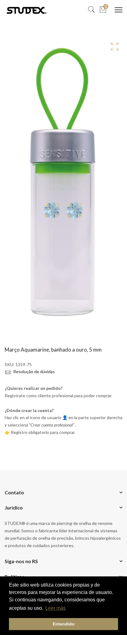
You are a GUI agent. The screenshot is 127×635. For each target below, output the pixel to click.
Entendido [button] (64, 623)
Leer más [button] (55, 608)
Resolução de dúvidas (33, 371)
